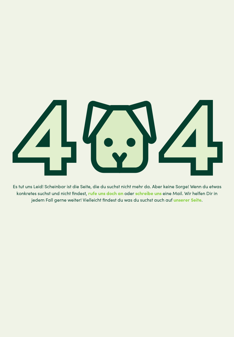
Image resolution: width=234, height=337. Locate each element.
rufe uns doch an (105, 193)
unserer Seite (187, 199)
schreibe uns (148, 193)
